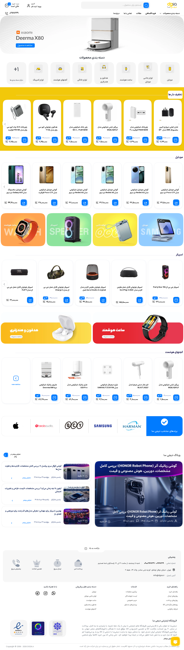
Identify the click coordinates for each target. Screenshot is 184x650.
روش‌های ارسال (173, 596)
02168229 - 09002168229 (154, 563)
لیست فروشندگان (131, 596)
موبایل (94, 592)
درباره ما (116, 13)
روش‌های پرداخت (172, 600)
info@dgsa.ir (158, 575)
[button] (95, 50)
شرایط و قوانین (173, 609)
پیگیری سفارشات (131, 592)
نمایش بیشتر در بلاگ (15, 454)
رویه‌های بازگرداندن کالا (170, 604)
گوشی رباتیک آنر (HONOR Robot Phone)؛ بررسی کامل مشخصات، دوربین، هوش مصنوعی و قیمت (145, 514)
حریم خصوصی (132, 600)
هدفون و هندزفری (90, 604)
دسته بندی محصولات (171, 13)
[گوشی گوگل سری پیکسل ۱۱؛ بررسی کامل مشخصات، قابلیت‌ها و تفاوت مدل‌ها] (76, 472)
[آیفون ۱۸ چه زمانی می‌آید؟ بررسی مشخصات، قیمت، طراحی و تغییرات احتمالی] (76, 494)
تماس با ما (128, 13)
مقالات (138, 13)
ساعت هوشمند (91, 600)
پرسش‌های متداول (130, 604)
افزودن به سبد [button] (175, 140)
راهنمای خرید (173, 592)
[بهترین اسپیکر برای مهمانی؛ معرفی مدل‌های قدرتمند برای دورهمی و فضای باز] (76, 516)
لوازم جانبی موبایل (90, 596)
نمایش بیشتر (26, 478)
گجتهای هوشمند (90, 609)
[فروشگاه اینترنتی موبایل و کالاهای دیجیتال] (139, 494)
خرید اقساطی (150, 13)
